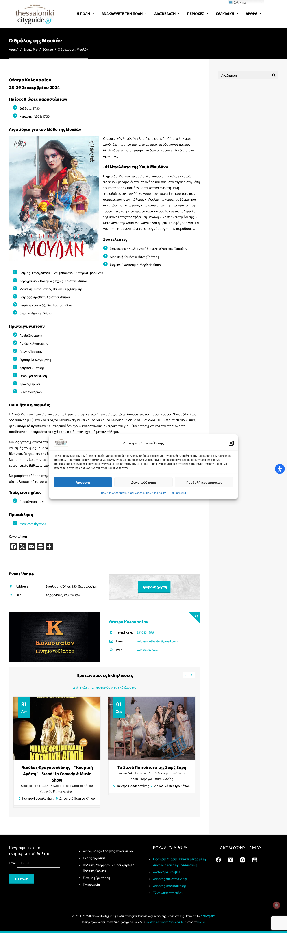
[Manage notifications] (276, 905)
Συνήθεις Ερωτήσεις (96, 877)
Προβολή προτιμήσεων (204, 482)
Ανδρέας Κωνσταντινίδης (170, 878)
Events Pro (30, 49)
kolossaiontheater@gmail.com (157, 641)
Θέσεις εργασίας (94, 858)
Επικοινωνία (178, 492)
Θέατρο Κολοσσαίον (128, 621)
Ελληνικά (239, 2)
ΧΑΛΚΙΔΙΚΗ (225, 13)
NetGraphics (208, 916)
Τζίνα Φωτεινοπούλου (168, 892)
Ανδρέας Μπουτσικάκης (169, 885)
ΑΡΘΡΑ (251, 13)
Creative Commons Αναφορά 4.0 (165, 922)
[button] (231, 443)
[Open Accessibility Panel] (280, 469)
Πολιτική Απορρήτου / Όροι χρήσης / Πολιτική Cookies (133, 492)
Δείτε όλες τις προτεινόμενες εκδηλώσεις (104, 687)
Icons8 (201, 922)
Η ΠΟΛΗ (83, 13)
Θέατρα (48, 49)
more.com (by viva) (33, 523)
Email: (13, 863)
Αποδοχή (83, 482)
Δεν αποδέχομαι (143, 482)
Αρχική (13, 49)
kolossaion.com (147, 650)
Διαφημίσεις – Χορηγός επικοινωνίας (108, 851)
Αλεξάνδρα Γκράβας (166, 871)
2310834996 (145, 632)
